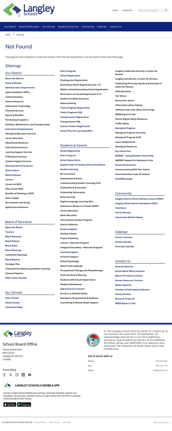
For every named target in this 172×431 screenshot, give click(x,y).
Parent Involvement (125, 164)
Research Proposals (125, 298)
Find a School (12, 297)
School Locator (12, 302)
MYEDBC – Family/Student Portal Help (134, 155)
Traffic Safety (122, 123)
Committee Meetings (16, 254)
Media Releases (13, 175)
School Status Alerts (70, 160)
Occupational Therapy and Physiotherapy (81, 270)
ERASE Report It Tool (125, 114)
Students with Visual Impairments (77, 279)
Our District (10, 26)
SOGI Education (123, 91)
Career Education (14, 138)
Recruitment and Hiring (17, 202)
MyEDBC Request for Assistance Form (134, 160)
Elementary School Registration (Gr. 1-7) (80, 84)
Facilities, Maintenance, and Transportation (27, 124)
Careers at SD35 (13, 184)
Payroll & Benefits (14, 115)
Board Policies (12, 241)
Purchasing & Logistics (16, 119)
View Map (9, 370)
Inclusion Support (69, 256)
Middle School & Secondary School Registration (84, 89)
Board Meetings (13, 250)
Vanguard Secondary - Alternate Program (81, 247)
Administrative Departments (20, 87)
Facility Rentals (123, 212)
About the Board (13, 227)
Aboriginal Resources (126, 146)
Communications (14, 96)
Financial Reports (14, 273)
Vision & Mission (13, 83)
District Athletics (69, 224)
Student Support (68, 229)
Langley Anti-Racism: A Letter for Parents (136, 78)
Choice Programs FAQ (71, 112)
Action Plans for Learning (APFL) (76, 130)
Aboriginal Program (125, 128)
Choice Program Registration (75, 107)
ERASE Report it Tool (125, 303)
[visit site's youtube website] (29, 375)
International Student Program (76, 220)
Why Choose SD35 (14, 188)
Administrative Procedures (19, 165)
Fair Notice (120, 96)
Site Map (66, 422)
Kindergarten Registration (73, 80)
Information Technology (17, 106)
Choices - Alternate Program (74, 242)
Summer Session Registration (75, 126)
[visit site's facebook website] (4, 375)
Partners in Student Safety (73, 293)
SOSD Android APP (24, 404)
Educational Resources (16, 142)
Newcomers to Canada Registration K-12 (80, 94)
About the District (14, 78)
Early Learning (67, 197)
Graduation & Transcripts (73, 187)
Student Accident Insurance (74, 98)
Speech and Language (71, 265)
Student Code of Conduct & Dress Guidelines (82, 164)
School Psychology (69, 261)
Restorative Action (124, 100)
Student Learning (69, 169)
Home (8, 34)
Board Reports (12, 259)
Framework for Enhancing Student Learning (27, 268)
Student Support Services (18, 161)
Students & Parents (68, 26)
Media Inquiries (123, 285)
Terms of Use (54, 422)
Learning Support (69, 252)
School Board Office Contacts (130, 271)
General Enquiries (124, 266)
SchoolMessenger (124, 178)
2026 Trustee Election (16, 277)
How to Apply (12, 198)
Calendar (102, 26)
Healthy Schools (68, 233)
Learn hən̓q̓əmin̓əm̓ (125, 142)
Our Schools (48, 26)
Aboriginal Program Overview (130, 132)
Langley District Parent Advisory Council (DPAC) (139, 198)
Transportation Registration (74, 117)
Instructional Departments (19, 129)
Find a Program (68, 71)
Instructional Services (16, 147)
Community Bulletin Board (129, 217)
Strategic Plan (12, 264)
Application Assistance (16, 207)
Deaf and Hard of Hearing (73, 275)
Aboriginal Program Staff (128, 137)
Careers (9, 179)
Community (88, 26)
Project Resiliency (69, 238)
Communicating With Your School (132, 169)
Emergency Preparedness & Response (79, 298)
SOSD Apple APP (9, 404)
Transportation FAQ (70, 121)
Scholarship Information (72, 192)
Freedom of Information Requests (132, 289)
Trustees (9, 232)
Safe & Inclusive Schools (72, 288)
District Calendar (124, 237)
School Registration (70, 75)
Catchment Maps (14, 307)
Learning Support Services (18, 152)
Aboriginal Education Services (20, 133)
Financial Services (14, 110)
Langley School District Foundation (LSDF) (136, 203)
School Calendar (123, 241)
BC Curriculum (67, 173)
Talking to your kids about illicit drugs (134, 109)
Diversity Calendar (124, 246)
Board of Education (29, 26)
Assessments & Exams (71, 178)
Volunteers (120, 208)
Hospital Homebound (71, 284)
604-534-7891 (162, 361)
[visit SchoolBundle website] (161, 422)
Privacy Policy (39, 422)
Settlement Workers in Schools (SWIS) (79, 206)
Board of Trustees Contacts (128, 275)
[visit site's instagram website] (17, 375)
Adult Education (68, 215)
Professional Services (16, 156)
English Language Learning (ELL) (76, 201)
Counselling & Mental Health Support (79, 302)
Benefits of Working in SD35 (19, 193)
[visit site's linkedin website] (23, 375)
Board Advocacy (13, 236)
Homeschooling (68, 103)
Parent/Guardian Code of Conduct (132, 174)
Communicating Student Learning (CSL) (80, 183)
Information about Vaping (128, 105)
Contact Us (115, 26)
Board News (11, 245)
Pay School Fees (123, 151)
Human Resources (14, 101)
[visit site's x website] (10, 375)
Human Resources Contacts (129, 280)
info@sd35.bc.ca (160, 370)
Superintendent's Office (17, 92)
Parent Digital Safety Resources (131, 119)
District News (12, 170)
